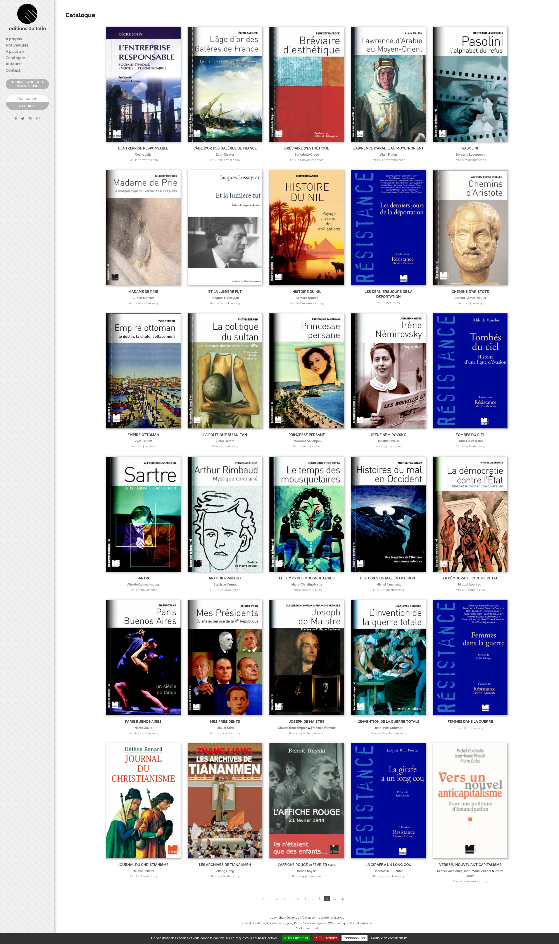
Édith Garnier (225, 154)
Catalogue (15, 58)
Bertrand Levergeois (470, 154)
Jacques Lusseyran (225, 298)
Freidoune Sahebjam (307, 441)
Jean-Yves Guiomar (388, 728)
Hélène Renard (143, 871)
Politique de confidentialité (354, 923)
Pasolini (470, 148)
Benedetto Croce (307, 154)
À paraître (15, 51)
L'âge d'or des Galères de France (225, 148)
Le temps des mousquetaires (307, 578)
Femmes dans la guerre (470, 722)
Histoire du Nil (306, 292)
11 (343, 898)
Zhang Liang (225, 871)
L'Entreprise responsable (143, 148)
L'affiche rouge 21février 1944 (307, 865)
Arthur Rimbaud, (225, 578)
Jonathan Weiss (388, 441)
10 (334, 898)
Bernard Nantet (307, 298)
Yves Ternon (143, 441)
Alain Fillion (388, 154)
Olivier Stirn (225, 728)
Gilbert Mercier (143, 298)
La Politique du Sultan (225, 435)
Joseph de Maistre (306, 722)
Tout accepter (297, 938)
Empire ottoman (143, 435)
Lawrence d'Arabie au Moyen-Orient (388, 148)
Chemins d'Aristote (470, 292)
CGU (331, 923)
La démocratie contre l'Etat (470, 578)
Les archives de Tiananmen (225, 865)
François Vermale (323, 728)
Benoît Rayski (307, 871)
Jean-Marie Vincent (477, 871)
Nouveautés (17, 45)
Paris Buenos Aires (143, 722)
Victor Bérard (225, 441)
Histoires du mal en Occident (388, 578)
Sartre (143, 578)
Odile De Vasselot (470, 441)
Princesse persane (306, 435)
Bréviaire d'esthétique (306, 148)
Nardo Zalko (143, 728)
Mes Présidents (225, 722)
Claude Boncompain (292, 728)
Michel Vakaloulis (449, 871)
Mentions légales (314, 923)
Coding (300, 928)
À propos (14, 39)
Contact (13, 70)
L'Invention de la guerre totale (388, 722)
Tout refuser (327, 938)
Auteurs (13, 64)
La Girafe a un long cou (388, 865)
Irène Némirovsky (388, 435)
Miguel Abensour (470, 584)
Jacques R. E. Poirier (388, 871)
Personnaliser (354, 938)
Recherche (27, 106)
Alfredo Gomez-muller (470, 298)
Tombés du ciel (470, 435)
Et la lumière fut (225, 292)
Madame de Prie (143, 292)
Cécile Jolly (143, 154)
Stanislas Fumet (225, 584)
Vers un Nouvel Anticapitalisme (470, 865)
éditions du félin (27, 28)
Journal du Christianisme (143, 865)
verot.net (312, 928)
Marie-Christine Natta (306, 584)
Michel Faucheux (388, 584)
